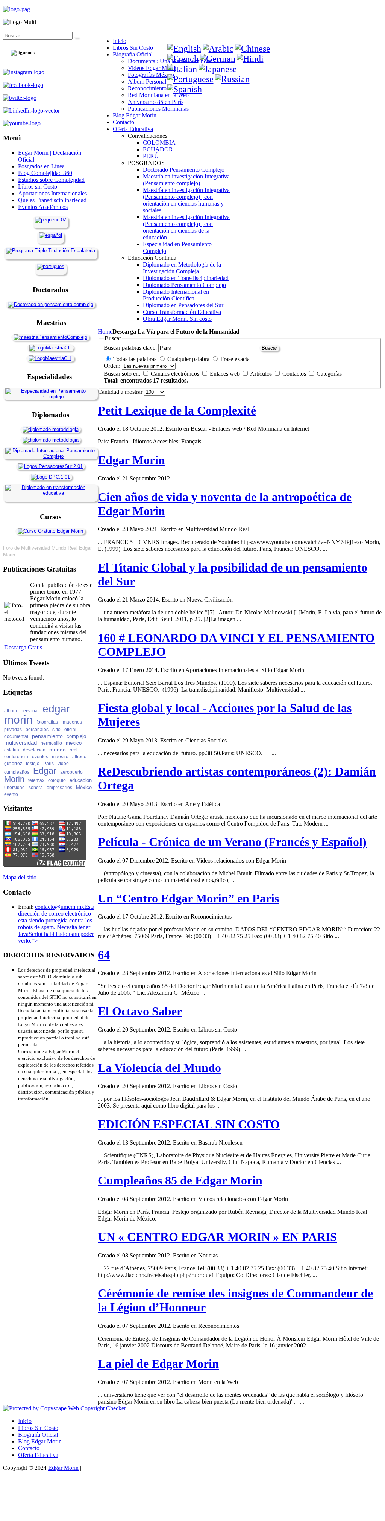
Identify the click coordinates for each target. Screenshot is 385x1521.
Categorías (329, 373)
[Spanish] (184, 89)
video (63, 763)
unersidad (14, 787)
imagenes (72, 722)
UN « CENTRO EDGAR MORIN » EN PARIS (217, 1237)
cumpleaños (16, 772)
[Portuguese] (190, 79)
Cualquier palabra (188, 359)
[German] (217, 58)
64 (104, 955)
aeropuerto (71, 772)
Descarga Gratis (23, 647)
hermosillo (51, 743)
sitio (56, 729)
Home (105, 331)
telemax (36, 780)
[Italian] (182, 69)
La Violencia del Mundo (159, 1067)
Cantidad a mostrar (121, 392)
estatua (11, 750)
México (84, 787)
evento (11, 794)
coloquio (57, 780)
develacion (34, 750)
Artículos (261, 373)
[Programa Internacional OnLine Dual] (50, 235)
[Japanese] (218, 69)
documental (16, 736)
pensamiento (47, 736)
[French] (183, 58)
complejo (76, 736)
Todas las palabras (134, 359)
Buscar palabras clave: (130, 347)
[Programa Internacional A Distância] (50, 266)
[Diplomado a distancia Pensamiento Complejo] (50, 456)
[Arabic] (218, 48)
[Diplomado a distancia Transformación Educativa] (50, 493)
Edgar (44, 771)
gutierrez (13, 763)
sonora (36, 787)
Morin (14, 779)
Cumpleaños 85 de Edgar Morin (180, 1180)
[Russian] (232, 79)
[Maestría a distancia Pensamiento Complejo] (50, 337)
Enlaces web (225, 373)
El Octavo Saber (140, 1011)
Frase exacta (235, 359)
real (73, 750)
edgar (56, 709)
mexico (74, 743)
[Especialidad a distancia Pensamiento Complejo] (50, 396)
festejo (32, 763)
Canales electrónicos (176, 373)
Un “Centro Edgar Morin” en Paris (188, 898)
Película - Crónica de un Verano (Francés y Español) (232, 842)
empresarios (59, 787)
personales (37, 729)
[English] (184, 48)
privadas (13, 729)
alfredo (79, 756)
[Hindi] (250, 58)
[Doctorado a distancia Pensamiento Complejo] (50, 304)
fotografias (47, 722)
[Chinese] (252, 48)
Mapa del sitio (19, 877)
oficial (70, 729)
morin (18, 719)
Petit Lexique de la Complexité (177, 410)
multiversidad (20, 742)
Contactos (295, 373)
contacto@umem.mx (59, 907)
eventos (40, 756)
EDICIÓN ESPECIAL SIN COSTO (189, 1124)
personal (30, 710)
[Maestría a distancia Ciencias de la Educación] (50, 348)
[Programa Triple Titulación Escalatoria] (50, 250)
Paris (48, 763)
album (10, 710)
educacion (81, 780)
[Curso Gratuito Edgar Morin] (50, 531)
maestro (60, 756)
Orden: (112, 366)
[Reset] (76, 37)
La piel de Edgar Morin (158, 1363)
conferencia (16, 756)
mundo (57, 750)
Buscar (269, 348)
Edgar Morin (131, 460)
